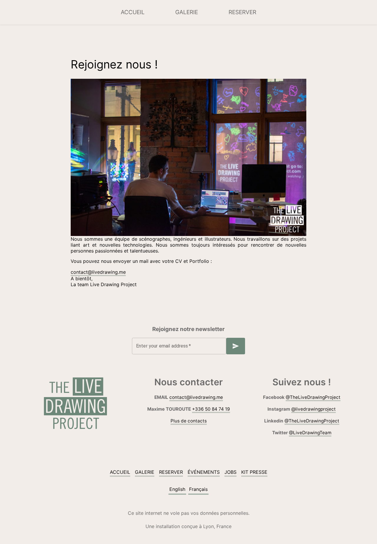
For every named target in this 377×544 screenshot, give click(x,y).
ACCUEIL (133, 12)
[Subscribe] (235, 346)
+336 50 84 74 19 (211, 409)
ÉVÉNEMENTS (204, 472)
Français (198, 489)
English (177, 489)
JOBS (230, 472)
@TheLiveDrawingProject (313, 397)
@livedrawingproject (313, 409)
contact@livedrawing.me (98, 272)
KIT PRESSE (254, 472)
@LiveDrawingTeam (310, 432)
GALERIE (186, 12)
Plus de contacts (189, 421)
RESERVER (242, 12)
